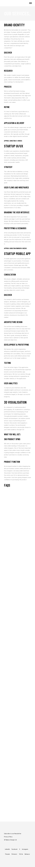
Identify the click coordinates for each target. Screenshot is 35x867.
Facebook (14, 849)
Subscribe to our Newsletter (12, 834)
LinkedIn (7, 849)
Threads (7, 854)
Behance (27, 854)
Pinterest (14, 854)
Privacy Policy (8, 837)
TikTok (21, 854)
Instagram (25, 849)
